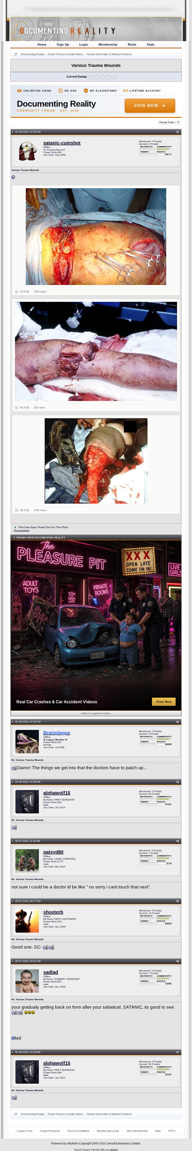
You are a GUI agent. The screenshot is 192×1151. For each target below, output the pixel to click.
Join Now (146, 105)
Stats (151, 44)
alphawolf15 (56, 792)
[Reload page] (15, 54)
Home (41, 44)
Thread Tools (167, 122)
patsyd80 (53, 852)
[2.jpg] (96, 351)
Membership (108, 44)
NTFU (171, 1130)
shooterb (53, 912)
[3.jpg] (96, 460)
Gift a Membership (137, 1130)
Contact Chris (25, 1130)
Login (83, 44)
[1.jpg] (96, 236)
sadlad (50, 972)
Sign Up (63, 44)
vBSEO (114, 1149)
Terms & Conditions (78, 1130)
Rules (132, 44)
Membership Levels (108, 1130)
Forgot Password (50, 1130)
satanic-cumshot (62, 142)
